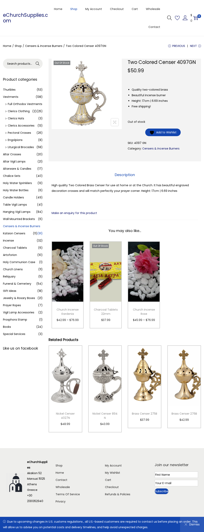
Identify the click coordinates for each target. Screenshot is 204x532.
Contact (61, 480)
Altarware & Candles (17, 169)
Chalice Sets (11, 176)
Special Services (14, 334)
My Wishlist (112, 473)
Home (7, 46)
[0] (195, 18)
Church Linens (13, 269)
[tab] (125, 175)
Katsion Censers (14, 233)
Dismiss (194, 524)
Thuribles (9, 90)
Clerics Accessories (21, 126)
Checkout (112, 487)
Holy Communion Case (19, 262)
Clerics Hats (16, 118)
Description (125, 174)
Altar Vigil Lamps (14, 161)
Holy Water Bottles (15, 190)
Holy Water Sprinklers (17, 183)
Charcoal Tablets (15, 248)
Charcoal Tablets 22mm (106, 312)
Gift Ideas (9, 291)
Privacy (61, 501)
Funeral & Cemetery (17, 284)
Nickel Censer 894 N (105, 416)
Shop (18, 46)
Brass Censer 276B (184, 414)
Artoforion (10, 255)
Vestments (10, 97)
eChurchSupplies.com (25, 18)
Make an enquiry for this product (74, 213)
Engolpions (15, 140)
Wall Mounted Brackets (19, 219)
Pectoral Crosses (19, 133)
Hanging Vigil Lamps (16, 212)
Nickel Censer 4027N (65, 416)
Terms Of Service (68, 494)
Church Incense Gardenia (68, 312)
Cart (108, 480)
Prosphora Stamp (15, 320)
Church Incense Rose (144, 312)
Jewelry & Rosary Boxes (19, 298)
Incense (8, 241)
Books (7, 327)
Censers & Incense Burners (43, 46)
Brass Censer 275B (144, 414)
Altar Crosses (12, 154)
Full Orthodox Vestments (25, 104)
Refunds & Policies (117, 494)
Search (37, 64)
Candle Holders (13, 197)
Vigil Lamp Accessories (18, 312)
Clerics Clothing (19, 111)
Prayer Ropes (12, 305)
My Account (113, 466)
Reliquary (9, 276)
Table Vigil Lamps (15, 205)
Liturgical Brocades (21, 147)
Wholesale (63, 487)
